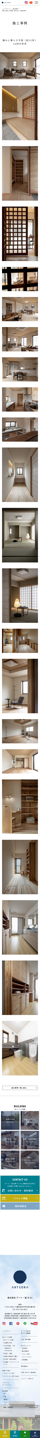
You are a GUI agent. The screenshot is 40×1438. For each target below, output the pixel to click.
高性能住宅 (8, 1348)
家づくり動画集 (25, 1333)
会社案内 (24, 1348)
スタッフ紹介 (26, 1354)
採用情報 (24, 1360)
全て (4, 1394)
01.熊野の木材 (7, 1343)
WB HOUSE (8, 1350)
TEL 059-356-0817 (20, 1309)
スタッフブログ (26, 1357)
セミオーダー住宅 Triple (11, 1376)
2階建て (5, 1399)
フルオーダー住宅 (8, 1373)
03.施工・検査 (7, 1353)
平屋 (4, 1396)
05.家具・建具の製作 (9, 1359)
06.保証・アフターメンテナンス (11, 1363)
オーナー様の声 (25, 1331)
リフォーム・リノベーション (7, 1384)
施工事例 (15, 9)
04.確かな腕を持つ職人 (10, 1356)
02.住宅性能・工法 (9, 1346)
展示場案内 (25, 1351)
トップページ (6, 9)
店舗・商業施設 (8, 1407)
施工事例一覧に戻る (19, 1088)
